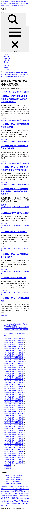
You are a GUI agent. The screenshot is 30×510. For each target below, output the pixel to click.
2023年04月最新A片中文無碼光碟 (13, 388)
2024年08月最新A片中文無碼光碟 (13, 419)
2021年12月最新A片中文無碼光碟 (19, 92)
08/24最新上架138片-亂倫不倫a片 (13, 475)
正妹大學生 (9, 495)
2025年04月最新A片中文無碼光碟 (13, 432)
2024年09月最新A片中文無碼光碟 (13, 421)
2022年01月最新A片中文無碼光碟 (13, 361)
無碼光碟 (6, 56)
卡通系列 (26, 486)
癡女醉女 (26, 498)
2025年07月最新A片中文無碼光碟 (13, 438)
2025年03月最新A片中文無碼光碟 (13, 430)
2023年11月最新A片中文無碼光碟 (13, 402)
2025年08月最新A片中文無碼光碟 (13, 440)
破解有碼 (6, 501)
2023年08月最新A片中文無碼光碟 (13, 396)
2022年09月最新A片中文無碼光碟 (13, 375)
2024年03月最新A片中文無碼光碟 (13, 409)
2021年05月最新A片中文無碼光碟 (13, 348)
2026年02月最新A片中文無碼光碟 (13, 451)
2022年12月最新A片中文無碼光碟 (13, 381)
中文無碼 (10, 487)
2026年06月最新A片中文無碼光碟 (13, 459)
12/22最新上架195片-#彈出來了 (14, 232)
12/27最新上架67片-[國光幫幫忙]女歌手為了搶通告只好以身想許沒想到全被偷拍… (14, 99)
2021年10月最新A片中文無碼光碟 (13, 358)
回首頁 (6, 54)
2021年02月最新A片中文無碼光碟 (13, 342)
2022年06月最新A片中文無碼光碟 (13, 371)
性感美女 (24, 491)
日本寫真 (21, 493)
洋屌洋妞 (19, 495)
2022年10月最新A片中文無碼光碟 (13, 377)
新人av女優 (7, 58)
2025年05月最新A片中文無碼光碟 (13, 434)
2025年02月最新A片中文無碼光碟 (13, 428)
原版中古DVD (4, 489)
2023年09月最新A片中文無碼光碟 (13, 398)
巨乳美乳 (6, 60)
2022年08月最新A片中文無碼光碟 (13, 373)
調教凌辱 (13, 503)
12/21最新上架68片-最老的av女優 (15, 213)
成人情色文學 (8, 468)
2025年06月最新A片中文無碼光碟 (13, 436)
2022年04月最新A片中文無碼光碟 (13, 367)
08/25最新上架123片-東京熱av (12, 477)
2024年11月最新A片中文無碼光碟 (13, 423)
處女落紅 (5, 503)
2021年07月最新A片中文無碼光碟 (13, 352)
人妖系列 (16, 487)
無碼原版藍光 (15, 498)
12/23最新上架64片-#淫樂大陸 (13, 278)
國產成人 (6, 65)
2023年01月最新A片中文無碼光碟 (13, 382)
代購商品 (21, 486)
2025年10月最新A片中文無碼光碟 (13, 444)
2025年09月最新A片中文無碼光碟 (13, 442)
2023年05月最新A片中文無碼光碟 (13, 390)
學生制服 (8, 491)
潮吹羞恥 (24, 495)
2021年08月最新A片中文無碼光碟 (13, 354)
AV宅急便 (3, 486)
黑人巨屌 (6, 505)
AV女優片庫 (7, 465)
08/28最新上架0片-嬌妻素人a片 (12, 483)
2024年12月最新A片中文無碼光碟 (13, 424)
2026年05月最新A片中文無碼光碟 (13, 457)
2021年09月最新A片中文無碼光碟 (13, 356)
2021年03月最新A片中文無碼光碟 (13, 344)
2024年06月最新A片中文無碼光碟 (13, 415)
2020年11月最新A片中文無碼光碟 (13, 338)
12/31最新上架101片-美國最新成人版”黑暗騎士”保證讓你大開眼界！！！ (14, 191)
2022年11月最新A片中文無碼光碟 (13, 379)
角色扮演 (8, 503)
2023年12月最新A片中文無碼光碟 (13, 403)
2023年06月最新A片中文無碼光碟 (13, 392)
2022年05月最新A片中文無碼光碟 (13, 369)
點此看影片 (4, 118)
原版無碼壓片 (11, 489)
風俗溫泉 (17, 503)
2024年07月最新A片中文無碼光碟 (13, 417)
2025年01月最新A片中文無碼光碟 (13, 426)
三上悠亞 (6, 69)
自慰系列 (25, 501)
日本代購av (15, 494)
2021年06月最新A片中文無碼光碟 (13, 350)
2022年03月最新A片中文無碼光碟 (13, 365)
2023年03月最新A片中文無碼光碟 (13, 386)
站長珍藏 (11, 501)
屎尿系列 (12, 491)
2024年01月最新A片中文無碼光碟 (13, 405)
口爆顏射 (17, 489)
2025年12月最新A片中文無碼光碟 (13, 447)
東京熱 (5, 495)
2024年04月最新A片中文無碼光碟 (13, 411)
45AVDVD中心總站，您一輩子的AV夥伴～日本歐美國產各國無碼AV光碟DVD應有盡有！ (16, 329)
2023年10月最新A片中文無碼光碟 (13, 400)
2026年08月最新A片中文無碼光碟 (13, 463)
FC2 (5, 63)
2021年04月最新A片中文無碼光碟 (13, 346)
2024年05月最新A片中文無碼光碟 (13, 413)
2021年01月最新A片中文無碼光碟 (13, 340)
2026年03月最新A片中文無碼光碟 (13, 453)
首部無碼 (21, 503)
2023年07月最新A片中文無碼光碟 (13, 394)
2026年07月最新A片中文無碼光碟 (13, 461)
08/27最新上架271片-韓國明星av (13, 481)
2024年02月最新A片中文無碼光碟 (13, 407)
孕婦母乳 (4, 491)
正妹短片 (15, 495)
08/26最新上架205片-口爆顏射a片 (13, 479)
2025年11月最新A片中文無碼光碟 (13, 446)
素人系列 (6, 62)
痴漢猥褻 (21, 498)
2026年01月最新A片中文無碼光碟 (13, 449)
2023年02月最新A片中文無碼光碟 (13, 384)
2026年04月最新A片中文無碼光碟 (13, 455)
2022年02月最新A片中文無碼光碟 (13, 363)
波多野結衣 (7, 67)
